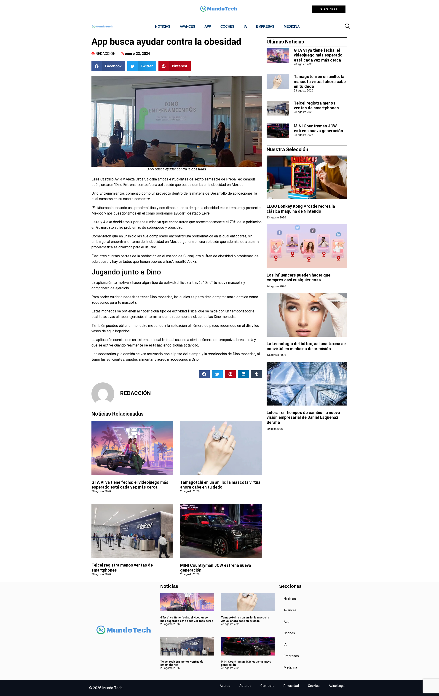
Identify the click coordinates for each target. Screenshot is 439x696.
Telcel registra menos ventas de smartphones (316, 105)
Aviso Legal (337, 686)
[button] (347, 26)
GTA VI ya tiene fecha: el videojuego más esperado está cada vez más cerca (129, 485)
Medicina (292, 26)
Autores (245, 686)
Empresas (265, 26)
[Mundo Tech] (218, 9)
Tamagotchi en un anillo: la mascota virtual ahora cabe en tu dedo (221, 485)
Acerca (225, 686)
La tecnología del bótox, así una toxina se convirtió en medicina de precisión (306, 346)
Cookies (314, 686)
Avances (187, 26)
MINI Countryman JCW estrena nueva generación (318, 128)
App (207, 26)
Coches (227, 26)
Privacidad (291, 686)
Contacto (267, 686)
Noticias (162, 26)
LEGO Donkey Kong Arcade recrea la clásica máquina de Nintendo (301, 209)
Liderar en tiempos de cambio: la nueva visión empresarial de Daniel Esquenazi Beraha (303, 417)
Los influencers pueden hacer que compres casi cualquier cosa (298, 277)
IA (245, 26)
